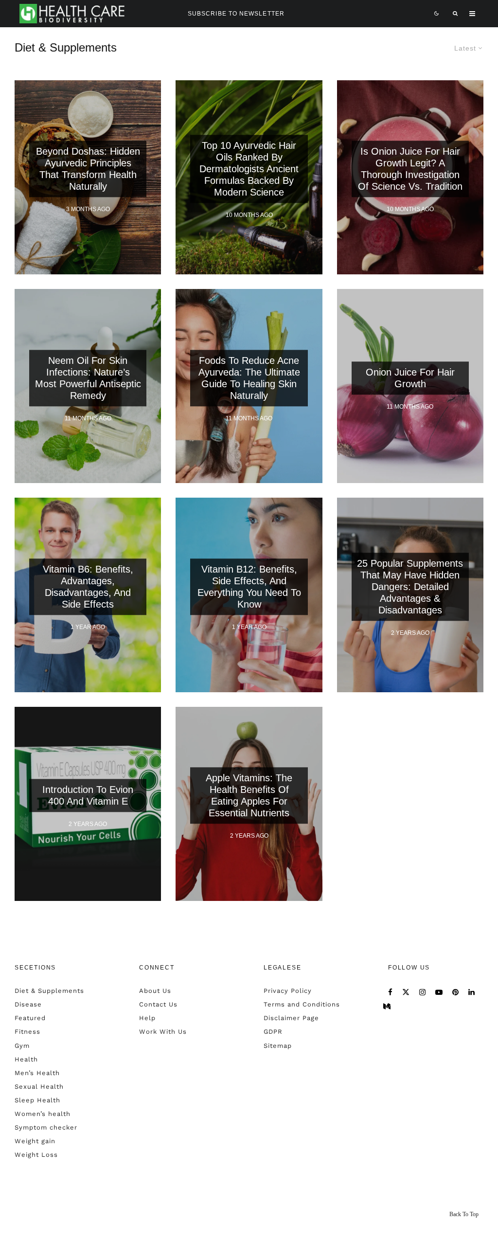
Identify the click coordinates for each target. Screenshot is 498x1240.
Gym (22, 1045)
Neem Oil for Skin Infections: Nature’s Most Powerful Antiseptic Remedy (88, 378)
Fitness (27, 1031)
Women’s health (43, 1113)
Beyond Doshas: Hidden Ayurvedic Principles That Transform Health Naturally (88, 169)
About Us (155, 990)
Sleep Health (37, 1100)
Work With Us (163, 1031)
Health (26, 1059)
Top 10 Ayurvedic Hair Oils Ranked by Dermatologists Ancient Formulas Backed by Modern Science (249, 169)
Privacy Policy (288, 990)
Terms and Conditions (302, 1004)
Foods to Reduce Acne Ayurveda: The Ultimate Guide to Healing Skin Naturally (249, 378)
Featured (30, 1018)
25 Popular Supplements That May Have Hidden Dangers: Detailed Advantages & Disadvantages (410, 586)
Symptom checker (46, 1127)
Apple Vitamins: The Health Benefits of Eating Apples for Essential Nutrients (249, 795)
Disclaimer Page (291, 1018)
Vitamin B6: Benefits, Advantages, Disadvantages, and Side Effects (88, 587)
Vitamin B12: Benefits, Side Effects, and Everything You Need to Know (249, 587)
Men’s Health (37, 1073)
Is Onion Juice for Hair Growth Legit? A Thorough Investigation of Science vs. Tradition (410, 169)
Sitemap (278, 1045)
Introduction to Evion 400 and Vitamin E (87, 795)
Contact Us (158, 1004)
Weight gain (35, 1141)
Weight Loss (36, 1154)
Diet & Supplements (49, 990)
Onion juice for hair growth (410, 378)
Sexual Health (39, 1086)
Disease (28, 1004)
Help (147, 1018)
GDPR (273, 1031)
